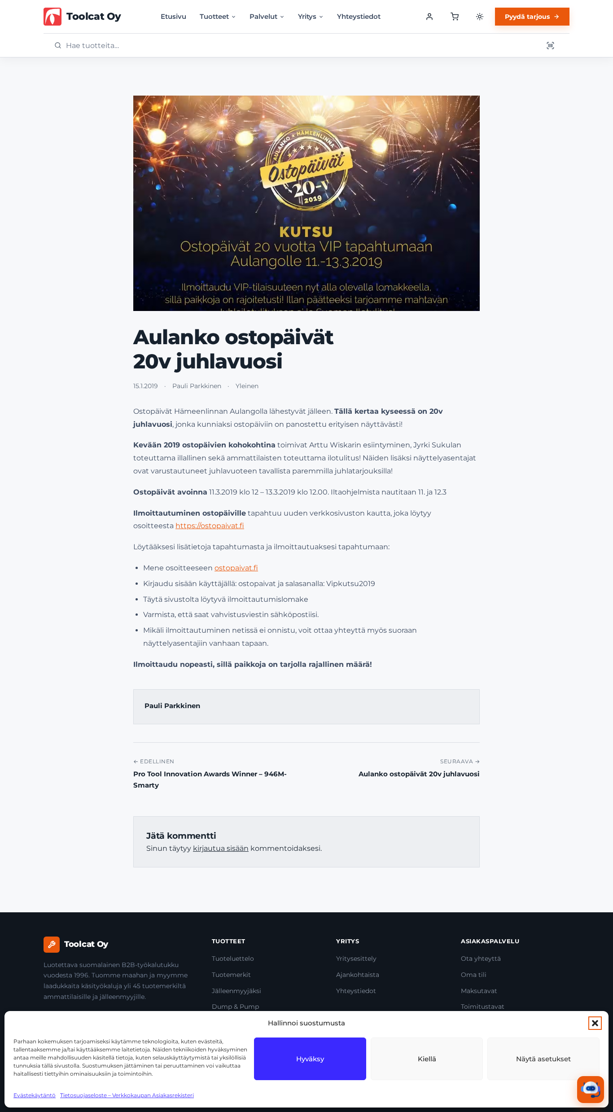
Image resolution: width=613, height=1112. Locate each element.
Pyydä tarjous (527, 17)
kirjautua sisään (221, 848)
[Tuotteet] (454, 16)
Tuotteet (214, 16)
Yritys (307, 16)
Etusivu (173, 16)
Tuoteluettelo (233, 958)
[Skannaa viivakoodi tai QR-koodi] (550, 45)
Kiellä (427, 1059)
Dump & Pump (235, 1007)
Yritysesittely (356, 958)
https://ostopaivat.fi (209, 525)
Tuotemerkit (231, 975)
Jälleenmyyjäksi (236, 991)
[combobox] (301, 45)
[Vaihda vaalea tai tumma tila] (480, 16)
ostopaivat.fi (236, 568)
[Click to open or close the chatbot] (590, 1089)
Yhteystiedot (359, 16)
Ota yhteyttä (481, 958)
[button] (595, 1023)
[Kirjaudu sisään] (429, 16)
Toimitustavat (482, 1007)
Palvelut (263, 16)
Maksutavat (479, 991)
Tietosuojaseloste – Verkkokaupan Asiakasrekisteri (127, 1095)
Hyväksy (310, 1059)
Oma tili (473, 975)
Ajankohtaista (357, 975)
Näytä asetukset (543, 1059)
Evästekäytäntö (34, 1095)
